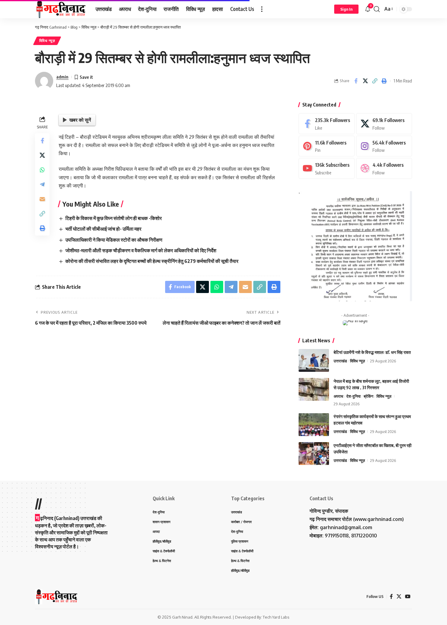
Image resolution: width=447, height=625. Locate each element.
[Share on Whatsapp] (42, 170)
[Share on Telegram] (42, 184)
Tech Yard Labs (276, 617)
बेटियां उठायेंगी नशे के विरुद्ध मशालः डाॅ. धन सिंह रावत (372, 352)
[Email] (42, 199)
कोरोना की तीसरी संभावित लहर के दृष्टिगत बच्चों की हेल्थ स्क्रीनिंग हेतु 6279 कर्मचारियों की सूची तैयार (151, 261)
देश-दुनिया (353, 396)
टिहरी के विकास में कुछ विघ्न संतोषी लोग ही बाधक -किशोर (113, 218)
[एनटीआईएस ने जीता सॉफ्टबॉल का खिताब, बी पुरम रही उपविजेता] (314, 453)
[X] (384, 123)
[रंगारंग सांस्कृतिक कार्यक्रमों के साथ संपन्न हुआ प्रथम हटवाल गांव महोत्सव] (314, 424)
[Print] (384, 81)
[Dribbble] (384, 168)
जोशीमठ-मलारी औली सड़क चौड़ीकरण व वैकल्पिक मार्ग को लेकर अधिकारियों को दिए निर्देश (140, 250)
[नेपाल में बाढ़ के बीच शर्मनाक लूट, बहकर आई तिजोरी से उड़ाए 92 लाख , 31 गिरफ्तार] (314, 389)
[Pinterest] (327, 146)
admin (62, 76)
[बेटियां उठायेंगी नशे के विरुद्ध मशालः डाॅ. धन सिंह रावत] (314, 360)
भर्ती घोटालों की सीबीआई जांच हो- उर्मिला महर (103, 229)
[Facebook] (327, 123)
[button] (262, 9)
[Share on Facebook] (356, 81)
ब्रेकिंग (368, 396)
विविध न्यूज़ (47, 40)
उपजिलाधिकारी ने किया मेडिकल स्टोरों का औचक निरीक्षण (113, 240)
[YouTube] (408, 596)
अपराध (338, 396)
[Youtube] (327, 168)
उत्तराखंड (340, 360)
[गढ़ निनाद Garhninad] (60, 9)
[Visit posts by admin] (44, 81)
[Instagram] (384, 146)
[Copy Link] (374, 81)
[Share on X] (365, 81)
